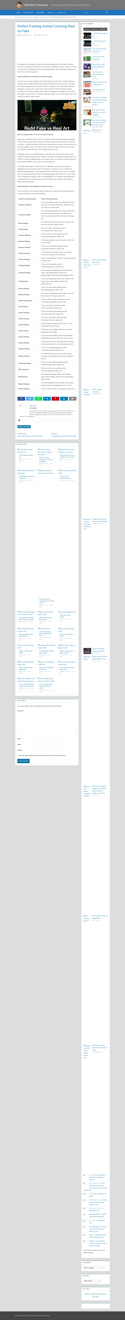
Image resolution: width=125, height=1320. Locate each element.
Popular (94, 29)
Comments (102, 29)
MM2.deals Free (97, 130)
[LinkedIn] (95, 1296)
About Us (51, 12)
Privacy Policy (28, 12)
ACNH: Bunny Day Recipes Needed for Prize (45, 633)
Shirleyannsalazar (94, 1226)
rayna (91, 1235)
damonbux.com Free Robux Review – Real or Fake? (99, 1048)
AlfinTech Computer (36, 4)
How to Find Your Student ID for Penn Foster (98, 74)
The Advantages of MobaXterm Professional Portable (97, 1177)
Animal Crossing (24, 426)
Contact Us (61, 12)
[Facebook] (97, 1294)
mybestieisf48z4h (94, 1214)
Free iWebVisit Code (98, 90)
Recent (87, 29)
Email (19, 744)
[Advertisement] (47, 49)
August (91, 1241)
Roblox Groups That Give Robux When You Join (98, 1202)
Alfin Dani (70, 480)
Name (19, 738)
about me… (32, 416)
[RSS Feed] (89, 1294)
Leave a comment (42, 35)
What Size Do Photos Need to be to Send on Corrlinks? (99, 112)
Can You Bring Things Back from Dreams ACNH (46, 686)
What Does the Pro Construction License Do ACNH (46, 601)
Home (18, 12)
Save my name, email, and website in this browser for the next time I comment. (42, 755)
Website (19, 750)
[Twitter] (103, 1294)
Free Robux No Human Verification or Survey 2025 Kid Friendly (99, 123)
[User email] (19, 420)
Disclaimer (41, 12)
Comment (20, 710)
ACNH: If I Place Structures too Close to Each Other (46, 459)
